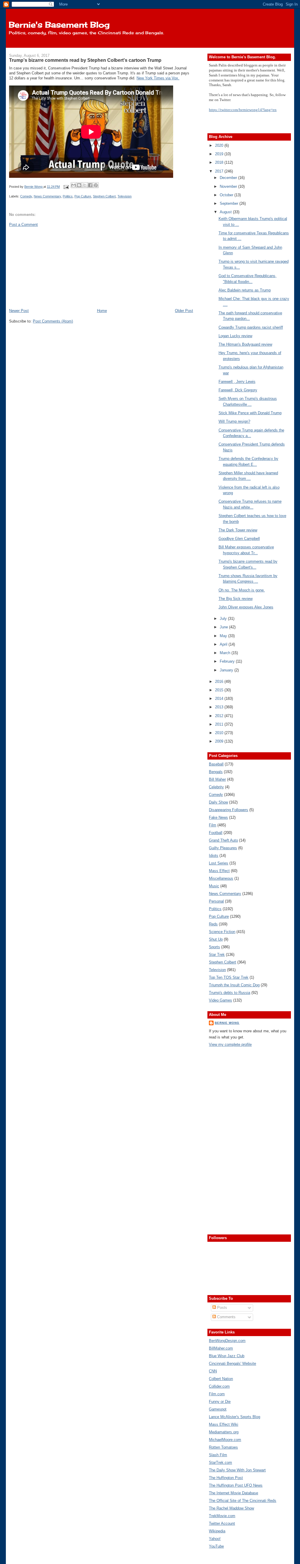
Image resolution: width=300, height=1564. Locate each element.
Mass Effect (219, 871)
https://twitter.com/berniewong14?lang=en (243, 110)
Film (212, 825)
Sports (214, 947)
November (229, 186)
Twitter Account (222, 1523)
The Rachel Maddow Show (231, 1508)
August (226, 212)
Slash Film (218, 1455)
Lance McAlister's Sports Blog (234, 1417)
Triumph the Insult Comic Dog (234, 985)
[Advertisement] (53, 267)
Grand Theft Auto (223, 840)
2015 (219, 690)
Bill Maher (217, 779)
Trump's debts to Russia (229, 992)
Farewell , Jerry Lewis (237, 381)
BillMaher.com (221, 1348)
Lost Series (218, 863)
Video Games (220, 1000)
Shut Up (216, 939)
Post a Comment (23, 224)
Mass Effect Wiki (223, 1424)
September (229, 203)
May (224, 636)
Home (102, 310)
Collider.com (219, 1386)
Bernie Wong (227, 1022)
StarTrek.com (220, 1462)
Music (214, 886)
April (224, 644)
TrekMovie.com (222, 1516)
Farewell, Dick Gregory (238, 390)
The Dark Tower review (238, 530)
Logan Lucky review (235, 336)
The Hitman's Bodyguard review (245, 344)
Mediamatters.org (223, 1432)
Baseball (216, 764)
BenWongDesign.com (227, 1340)
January (227, 670)
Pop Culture (82, 196)
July (224, 618)
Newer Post (19, 310)
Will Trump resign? (234, 421)
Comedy (26, 196)
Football (215, 832)
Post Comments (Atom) (53, 321)
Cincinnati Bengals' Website (232, 1363)
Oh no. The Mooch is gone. (242, 590)
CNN (213, 1371)
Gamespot (217, 1409)
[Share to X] (85, 185)
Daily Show (218, 802)
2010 (219, 733)
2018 (219, 162)
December (229, 177)
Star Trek (217, 954)
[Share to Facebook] (90, 185)
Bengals (216, 772)
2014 (219, 698)
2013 (219, 707)
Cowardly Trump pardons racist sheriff (251, 327)
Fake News (218, 817)
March (225, 653)
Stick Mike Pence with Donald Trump (250, 413)
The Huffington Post (226, 1478)
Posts (221, 1307)
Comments (226, 1317)
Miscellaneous (221, 878)
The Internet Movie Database (233, 1493)
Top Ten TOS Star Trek (228, 977)
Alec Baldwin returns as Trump (245, 290)
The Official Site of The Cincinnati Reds (242, 1500)
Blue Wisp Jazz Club (226, 1356)
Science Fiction (222, 931)
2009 (219, 741)
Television (124, 196)
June (224, 627)
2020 (219, 145)
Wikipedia (217, 1531)
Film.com (217, 1394)
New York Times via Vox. (158, 78)
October (227, 195)
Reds (213, 924)
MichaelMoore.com (225, 1439)
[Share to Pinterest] (96, 185)
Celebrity (216, 787)
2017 (219, 171)
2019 (219, 154)
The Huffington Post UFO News (235, 1485)
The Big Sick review (236, 598)
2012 (219, 716)
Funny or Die (220, 1401)
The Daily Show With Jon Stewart (237, 1470)
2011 (219, 724)
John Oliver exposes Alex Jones (246, 607)
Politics (68, 196)
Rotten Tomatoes (223, 1447)
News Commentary (47, 196)
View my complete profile (230, 1044)
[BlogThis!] (79, 185)
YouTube (216, 1546)
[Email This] (73, 185)
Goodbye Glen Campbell (239, 538)
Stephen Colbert (104, 196)
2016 (219, 681)
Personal (216, 901)
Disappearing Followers (228, 810)
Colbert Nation (221, 1379)
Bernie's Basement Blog (59, 25)
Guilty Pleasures (223, 848)
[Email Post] (66, 186)
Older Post (184, 310)
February (228, 661)
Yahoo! (215, 1538)
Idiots (213, 855)
